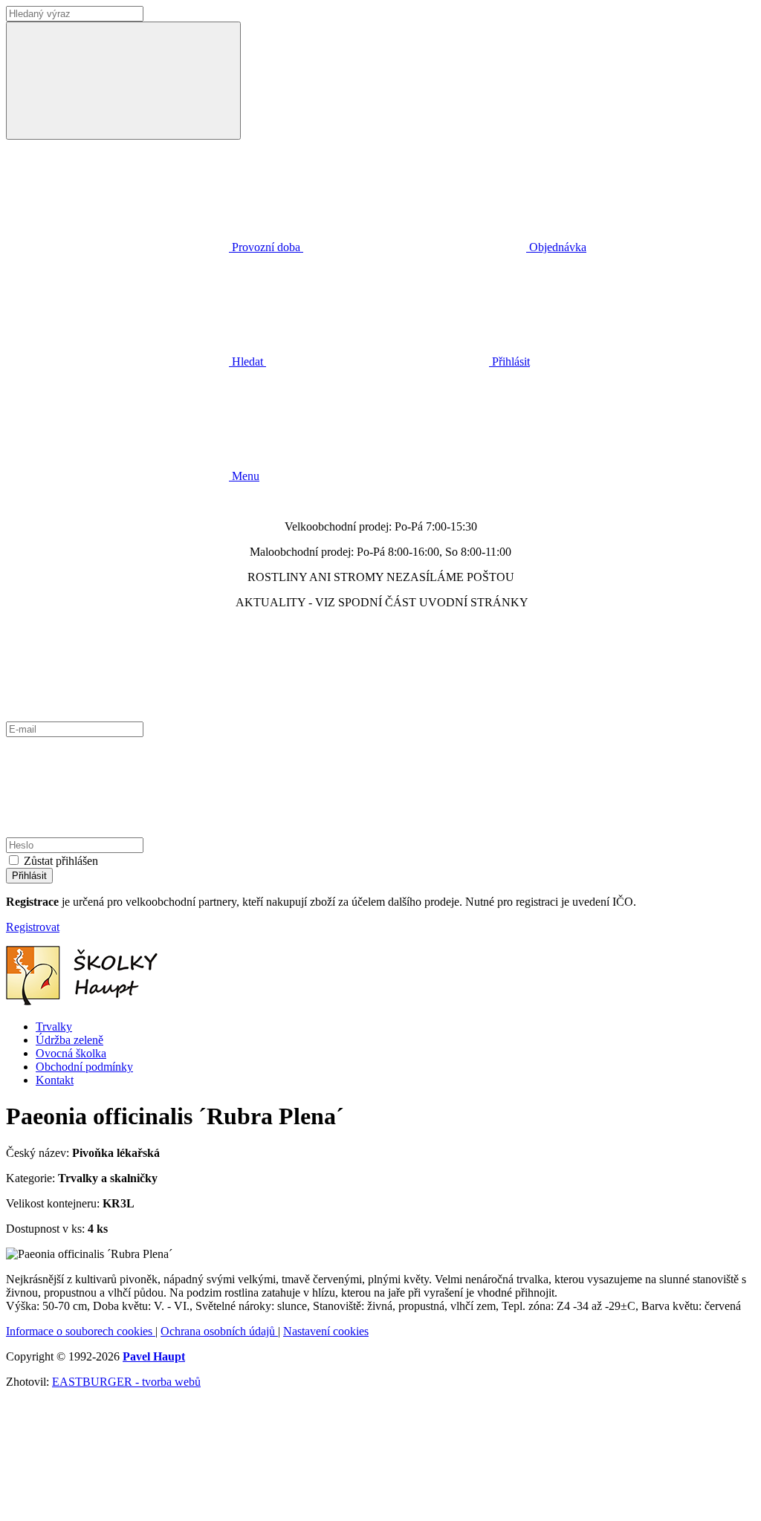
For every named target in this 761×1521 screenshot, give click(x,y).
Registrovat (32, 927)
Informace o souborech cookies (80, 1331)
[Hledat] (123, 81)
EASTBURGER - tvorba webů (126, 1381)
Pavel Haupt (154, 1356)
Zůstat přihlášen (61, 860)
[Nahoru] (117, 1508)
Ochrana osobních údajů (219, 1331)
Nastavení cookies (326, 1331)
